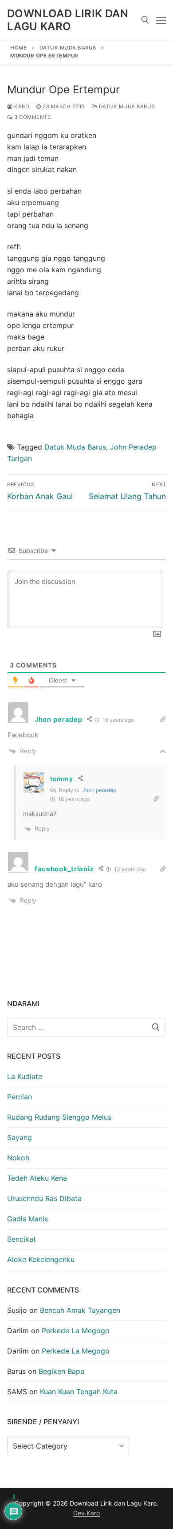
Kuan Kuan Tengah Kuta (79, 1391)
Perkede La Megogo (76, 1330)
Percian (19, 1096)
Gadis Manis (27, 1218)
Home (18, 48)
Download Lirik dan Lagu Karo (67, 20)
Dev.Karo (86, 1513)
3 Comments (32, 117)
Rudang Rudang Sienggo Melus (59, 1117)
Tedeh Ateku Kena (37, 1178)
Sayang (19, 1137)
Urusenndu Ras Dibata (44, 1198)
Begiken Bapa (61, 1371)
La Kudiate (24, 1076)
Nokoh (18, 1157)
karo (21, 106)
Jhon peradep (99, 790)
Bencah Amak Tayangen (80, 1310)
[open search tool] (145, 20)
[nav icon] (161, 20)
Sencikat (21, 1239)
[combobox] (86, 1027)
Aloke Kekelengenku (41, 1259)
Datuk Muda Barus (67, 48)
